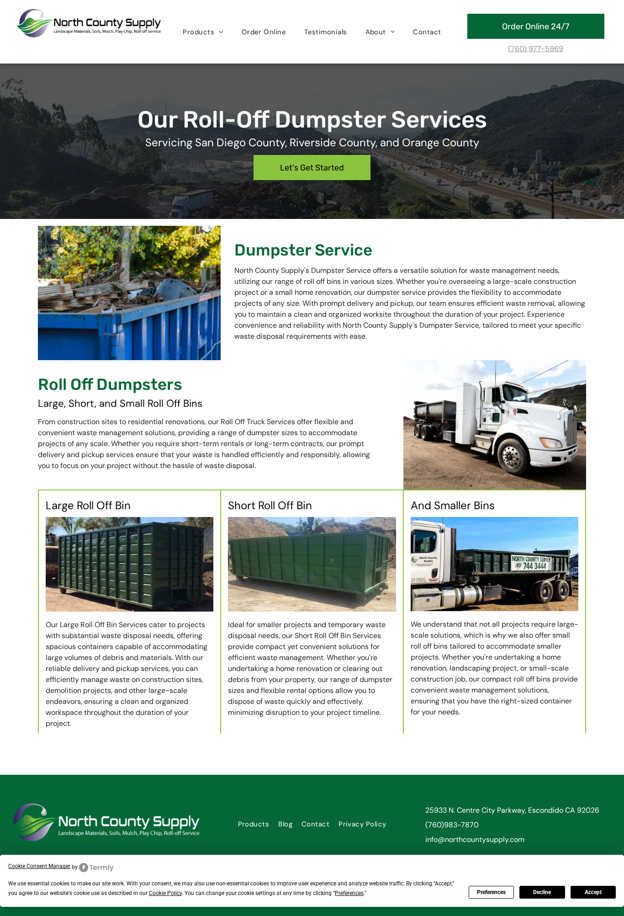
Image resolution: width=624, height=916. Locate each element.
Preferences (491, 892)
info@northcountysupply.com (474, 839)
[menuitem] (203, 32)
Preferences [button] (349, 893)
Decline (542, 892)
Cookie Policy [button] (165, 893)
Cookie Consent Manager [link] (39, 866)
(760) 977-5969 (535, 48)
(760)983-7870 (452, 825)
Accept (593, 892)
